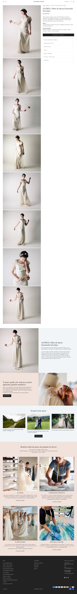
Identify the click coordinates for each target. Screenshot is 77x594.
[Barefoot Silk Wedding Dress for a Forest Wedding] (63, 421)
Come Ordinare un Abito (8, 574)
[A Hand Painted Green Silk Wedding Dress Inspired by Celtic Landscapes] (14, 421)
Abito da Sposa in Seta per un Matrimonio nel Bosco (63, 430)
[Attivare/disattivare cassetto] (3, 1)
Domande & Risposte (38, 563)
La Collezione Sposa (7, 563)
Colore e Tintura (6, 576)
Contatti (5, 581)
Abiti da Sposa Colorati (8, 568)
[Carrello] (73, 1)
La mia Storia (6, 572)
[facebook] (65, 577)
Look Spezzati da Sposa (8, 570)
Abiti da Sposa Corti (7, 566)
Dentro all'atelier (7, 578)
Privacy (35, 568)
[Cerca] (5, 1)
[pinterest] (68, 577)
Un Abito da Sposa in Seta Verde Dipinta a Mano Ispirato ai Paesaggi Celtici (13, 430)
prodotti (47, 5)
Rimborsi (36, 566)
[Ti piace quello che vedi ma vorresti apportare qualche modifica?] (57, 389)
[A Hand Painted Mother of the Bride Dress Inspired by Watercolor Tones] (38, 422)
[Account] (71, 1)
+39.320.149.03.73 (67, 571)
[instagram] (66, 577)
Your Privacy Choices (7, 583)
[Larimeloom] (38, 1)
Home (44, 5)
